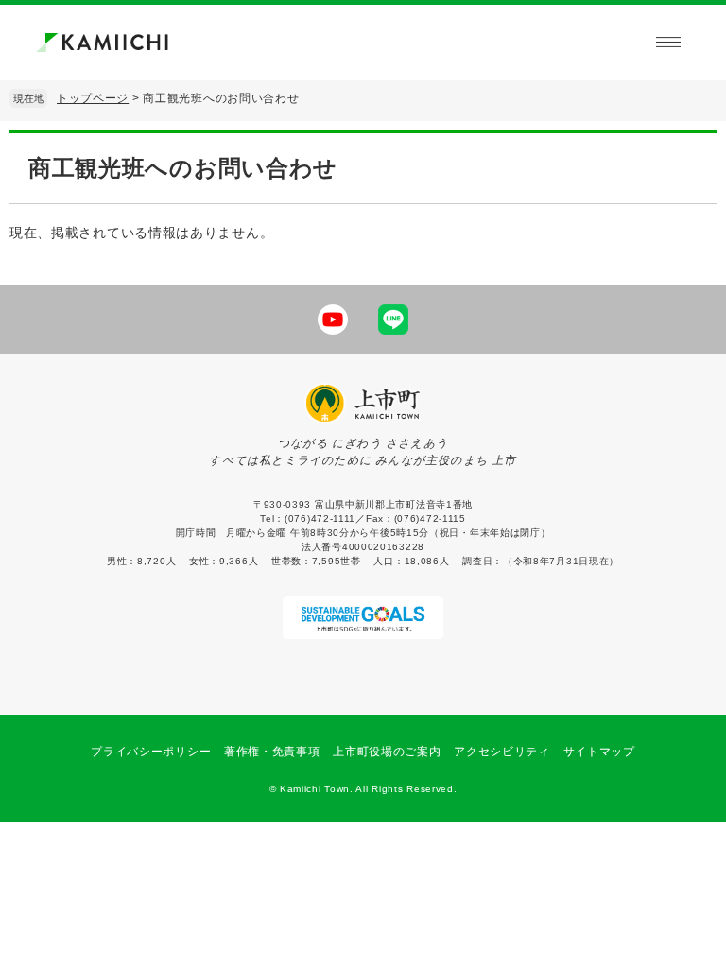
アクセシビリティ (502, 751)
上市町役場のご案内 (387, 751)
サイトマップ (599, 751)
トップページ (93, 98)
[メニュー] (668, 42)
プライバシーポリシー (151, 751)
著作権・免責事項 (272, 751)
